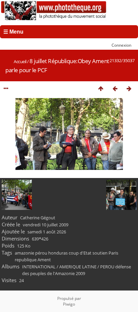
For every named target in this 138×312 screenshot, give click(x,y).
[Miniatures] (101, 88)
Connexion (121, 45)
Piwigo (69, 304)
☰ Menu (13, 32)
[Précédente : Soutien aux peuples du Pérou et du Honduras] (115, 88)
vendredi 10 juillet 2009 (45, 225)
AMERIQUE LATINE (77, 267)
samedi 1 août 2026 (46, 232)
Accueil (20, 61)
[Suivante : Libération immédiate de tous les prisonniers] (129, 88)
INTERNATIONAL (39, 267)
